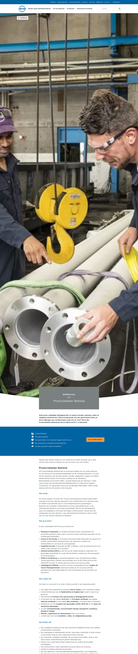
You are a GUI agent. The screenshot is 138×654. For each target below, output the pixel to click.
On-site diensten (58, 9)
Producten (70, 9)
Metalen (53, 2)
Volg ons (85, 2)
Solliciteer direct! (95, 439)
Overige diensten (62, 2)
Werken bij (99, 2)
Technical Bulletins (75, 2)
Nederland (116, 2)
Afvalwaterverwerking (84, 9)
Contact (106, 2)
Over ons (92, 2)
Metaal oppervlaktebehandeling (39, 9)
